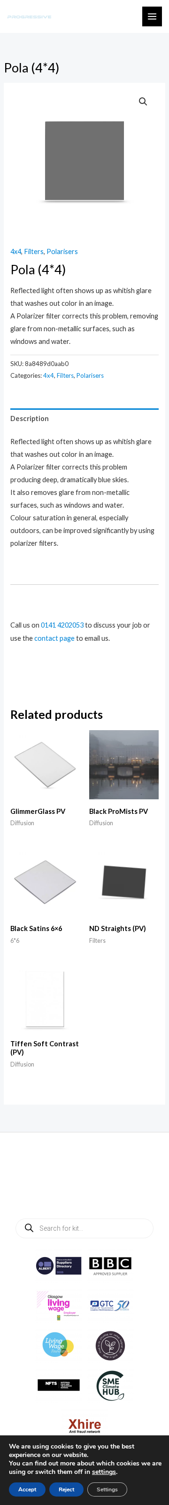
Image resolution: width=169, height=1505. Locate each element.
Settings (107, 1489)
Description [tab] (29, 418)
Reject (66, 1489)
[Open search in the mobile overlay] (84, 1228)
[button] (143, 101)
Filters (34, 251)
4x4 (15, 251)
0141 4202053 (62, 625)
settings (104, 1472)
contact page (54, 638)
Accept (27, 1489)
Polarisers (62, 251)
